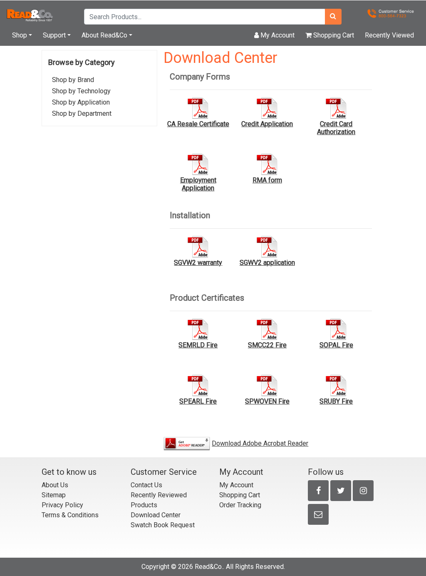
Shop (19, 35)
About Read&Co (104, 35)
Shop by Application (81, 102)
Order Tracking (240, 505)
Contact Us (146, 485)
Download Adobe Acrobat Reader (260, 443)
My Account (277, 35)
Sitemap (54, 495)
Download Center (156, 515)
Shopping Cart (333, 35)
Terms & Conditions (70, 515)
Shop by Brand (73, 80)
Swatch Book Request (163, 525)
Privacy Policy (62, 505)
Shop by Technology (81, 91)
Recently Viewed (389, 35)
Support (54, 35)
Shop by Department (81, 113)
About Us (55, 485)
